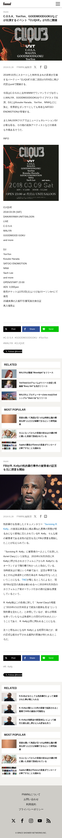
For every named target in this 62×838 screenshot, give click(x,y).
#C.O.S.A (8, 337)
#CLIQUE (19, 343)
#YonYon (43, 337)
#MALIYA (8, 343)
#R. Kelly (8, 666)
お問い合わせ (31, 799)
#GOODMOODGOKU (26, 337)
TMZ (24, 579)
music (6, 12)
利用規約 (31, 804)
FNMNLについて (31, 794)
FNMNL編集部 (24, 67)
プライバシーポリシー (31, 809)
